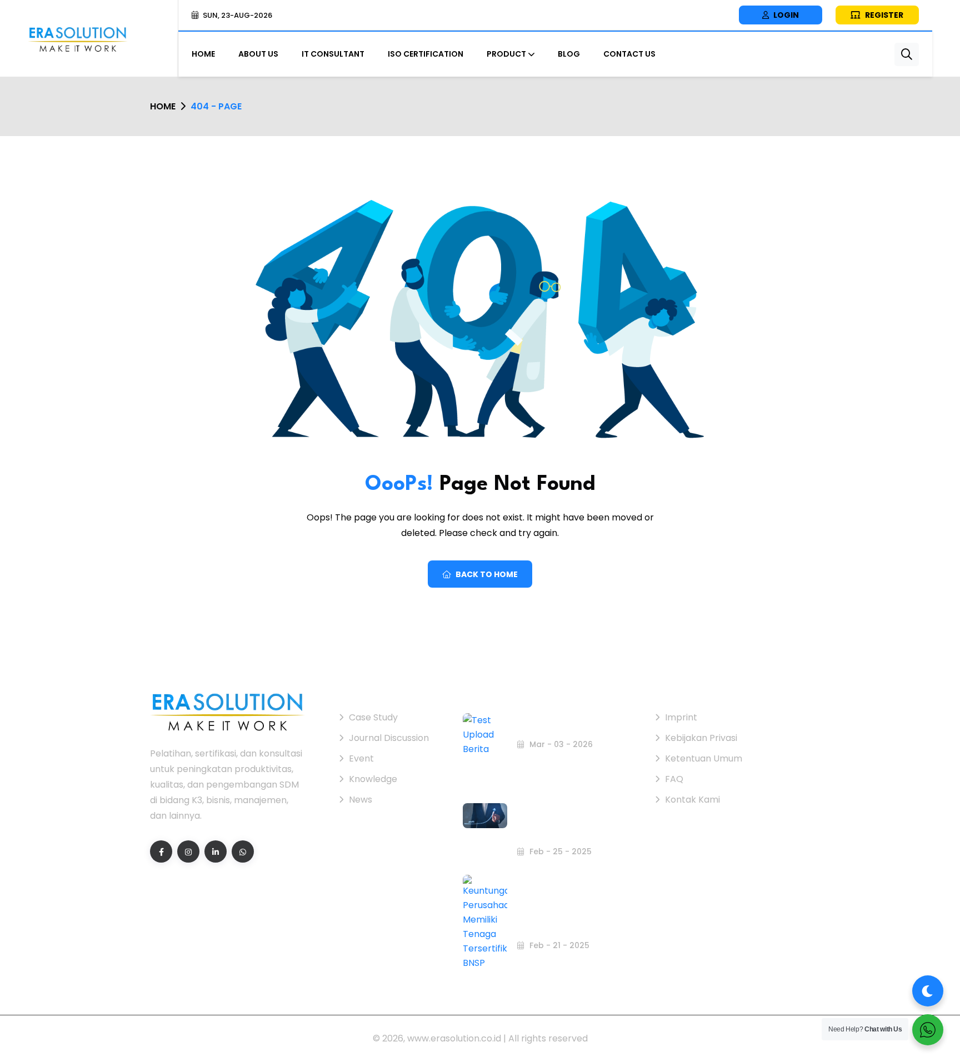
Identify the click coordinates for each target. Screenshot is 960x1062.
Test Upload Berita (555, 724)
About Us (258, 53)
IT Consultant (333, 53)
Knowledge (373, 779)
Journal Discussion (389, 738)
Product (506, 53)
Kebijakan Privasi (701, 738)
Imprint (681, 717)
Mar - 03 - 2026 (560, 744)
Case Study (373, 717)
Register (883, 15)
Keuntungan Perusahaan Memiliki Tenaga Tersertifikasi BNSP (568, 912)
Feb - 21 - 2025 (558, 945)
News (360, 799)
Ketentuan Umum (703, 758)
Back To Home (487, 574)
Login (785, 15)
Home (203, 53)
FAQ (674, 779)
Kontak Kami (692, 799)
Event (361, 758)
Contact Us (629, 53)
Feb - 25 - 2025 (559, 851)
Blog (569, 53)
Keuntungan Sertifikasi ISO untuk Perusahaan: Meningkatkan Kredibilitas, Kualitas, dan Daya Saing (564, 805)
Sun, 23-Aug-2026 (237, 15)
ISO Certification (425, 53)
